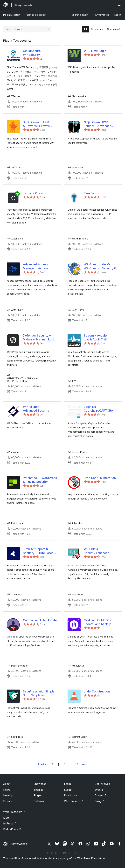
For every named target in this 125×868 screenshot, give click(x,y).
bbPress (9, 823)
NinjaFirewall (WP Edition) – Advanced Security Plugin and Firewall (97, 124)
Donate (101, 795)
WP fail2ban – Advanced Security (36, 408)
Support (69, 789)
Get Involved (102, 783)
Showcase (40, 783)
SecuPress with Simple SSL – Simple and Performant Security (39, 693)
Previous (43, 764)
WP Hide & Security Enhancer (96, 550)
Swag (99, 801)
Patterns (39, 801)
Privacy (7, 801)
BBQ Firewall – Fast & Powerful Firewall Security (36, 124)
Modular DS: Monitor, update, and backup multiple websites (98, 622)
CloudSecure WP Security (32, 52)
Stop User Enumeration (100, 478)
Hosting (8, 795)
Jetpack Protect (34, 193)
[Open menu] (120, 5)
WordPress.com (14, 812)
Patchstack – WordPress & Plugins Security (40, 479)
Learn (67, 783)
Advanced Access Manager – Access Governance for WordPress (36, 266)
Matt (7, 817)
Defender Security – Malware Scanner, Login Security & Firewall (39, 337)
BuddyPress (12, 829)
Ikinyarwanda (19, 843)
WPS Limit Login (95, 51)
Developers (71, 795)
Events (99, 789)
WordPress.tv (73, 801)
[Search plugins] (47, 29)
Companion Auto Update (40, 620)
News (6, 789)
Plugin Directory (12, 14)
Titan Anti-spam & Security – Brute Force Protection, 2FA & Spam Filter (39, 551)
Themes (38, 789)
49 (76, 764)
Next (84, 764)
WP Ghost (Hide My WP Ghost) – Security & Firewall (100, 266)
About (6, 783)
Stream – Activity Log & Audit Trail (96, 337)
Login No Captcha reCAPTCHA (98, 408)
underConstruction (97, 691)
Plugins (38, 795)
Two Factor (92, 193)
